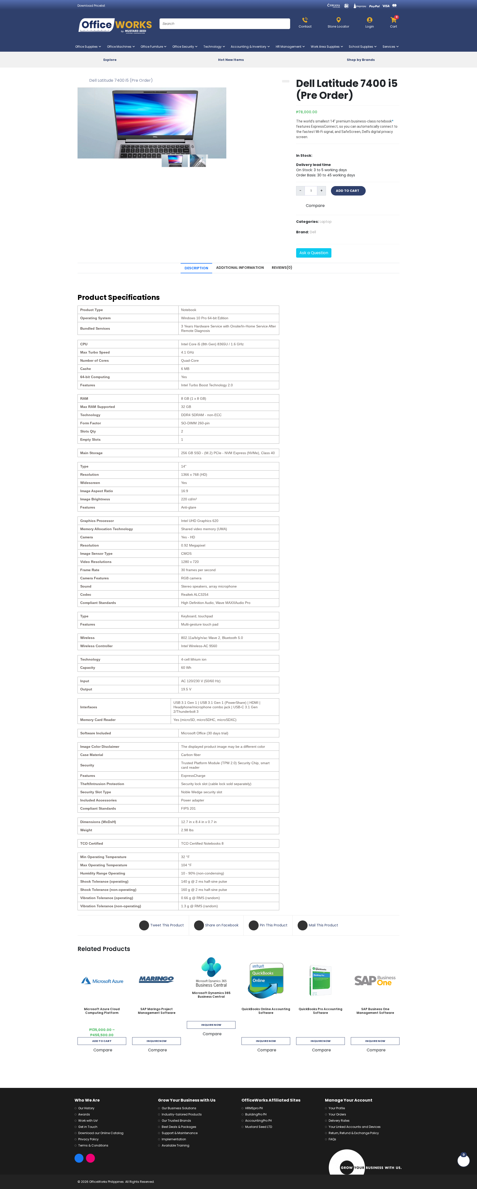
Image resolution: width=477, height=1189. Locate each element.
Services (390, 46)
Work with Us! (88, 1120)
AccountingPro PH (258, 1120)
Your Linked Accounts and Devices (355, 1127)
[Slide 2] (199, 160)
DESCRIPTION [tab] (196, 268)
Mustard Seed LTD (258, 1127)
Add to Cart (102, 1041)
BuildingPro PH (256, 1114)
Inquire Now (157, 1041)
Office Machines (120, 46)
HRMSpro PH (254, 1108)
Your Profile (337, 1108)
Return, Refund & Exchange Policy (354, 1133)
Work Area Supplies (326, 46)
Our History (86, 1108)
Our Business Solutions (179, 1108)
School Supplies (362, 46)
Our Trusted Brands (176, 1120)
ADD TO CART (348, 190)
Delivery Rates (339, 1120)
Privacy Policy (88, 1139)
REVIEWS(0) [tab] (282, 267)
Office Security (184, 46)
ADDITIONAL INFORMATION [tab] (240, 267)
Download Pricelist (91, 5)
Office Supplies (87, 46)
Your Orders (337, 1114)
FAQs (332, 1139)
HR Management (289, 46)
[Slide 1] (175, 160)
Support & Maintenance (180, 1133)
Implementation (174, 1139)
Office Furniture (153, 46)
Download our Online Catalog (100, 1133)
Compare (315, 205)
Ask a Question (313, 253)
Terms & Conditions (93, 1145)
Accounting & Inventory (249, 46)
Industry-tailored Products (182, 1114)
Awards (84, 1114)
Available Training (175, 1145)
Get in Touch (87, 1127)
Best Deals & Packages (179, 1127)
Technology (213, 46)
